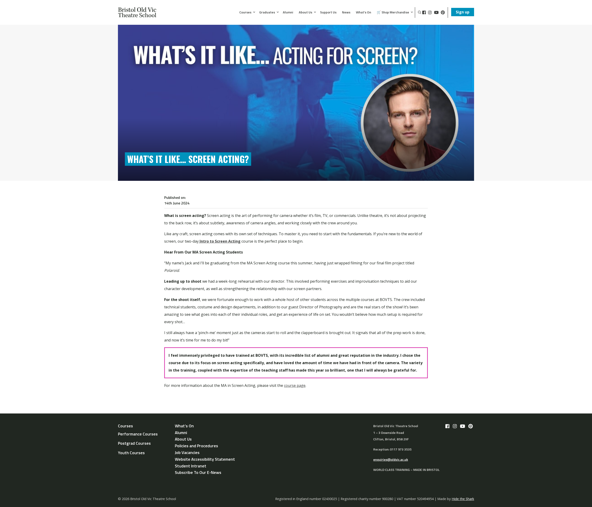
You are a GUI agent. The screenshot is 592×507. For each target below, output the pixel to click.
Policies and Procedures (196, 446)
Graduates (267, 12)
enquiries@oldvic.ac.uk (390, 459)
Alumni (288, 12)
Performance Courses (138, 434)
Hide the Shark (463, 499)
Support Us (328, 12)
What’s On (363, 12)
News (346, 12)
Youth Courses (131, 453)
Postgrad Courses (134, 443)
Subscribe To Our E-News (198, 472)
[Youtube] (436, 12)
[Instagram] (430, 12)
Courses (245, 12)
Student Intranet (190, 466)
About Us (305, 12)
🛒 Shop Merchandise (393, 12)
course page (294, 385)
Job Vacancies (187, 452)
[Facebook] (424, 12)
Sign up (462, 12)
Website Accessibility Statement (205, 459)
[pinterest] (443, 12)
